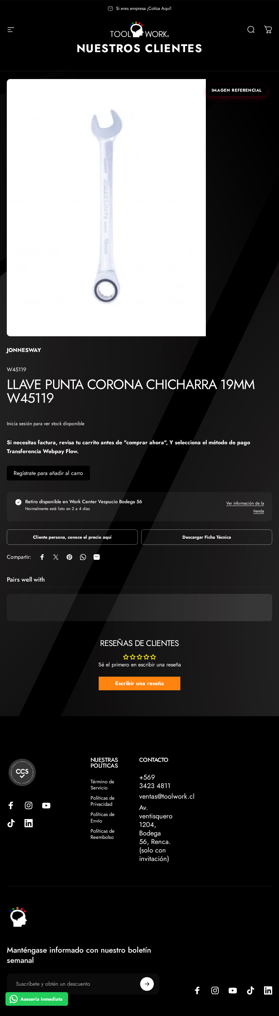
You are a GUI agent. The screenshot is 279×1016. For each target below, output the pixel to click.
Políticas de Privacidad (103, 801)
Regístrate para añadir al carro (48, 473)
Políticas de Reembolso (103, 834)
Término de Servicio (102, 785)
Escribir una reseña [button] (139, 683)
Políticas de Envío (103, 817)
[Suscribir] (147, 984)
